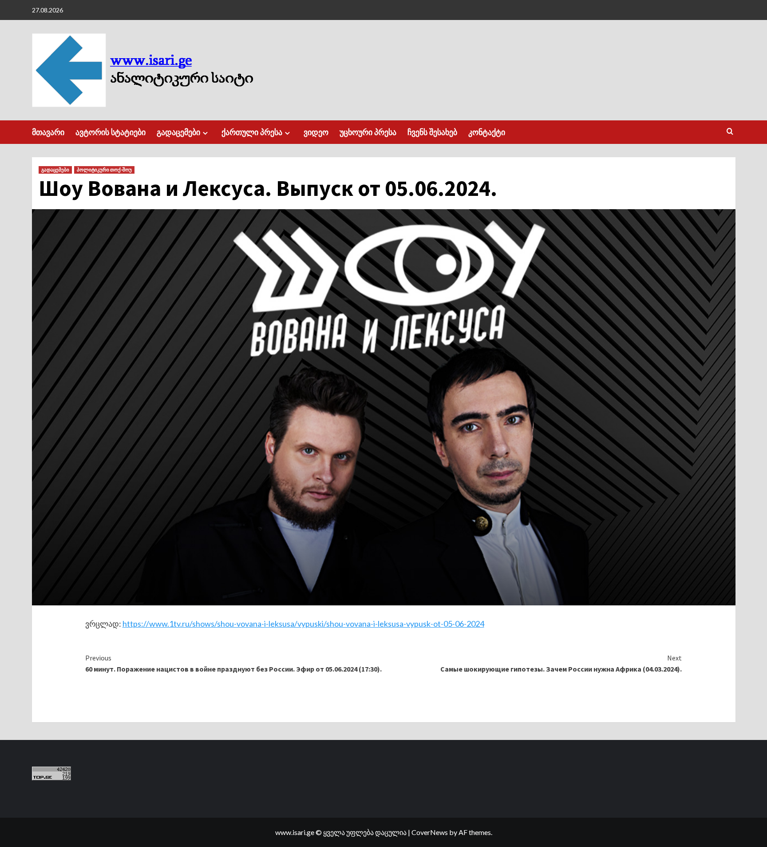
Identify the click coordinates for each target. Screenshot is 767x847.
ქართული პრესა (251, 132)
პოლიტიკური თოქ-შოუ (104, 170)
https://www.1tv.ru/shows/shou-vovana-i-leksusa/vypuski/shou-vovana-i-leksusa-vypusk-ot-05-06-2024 (303, 623)
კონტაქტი (486, 132)
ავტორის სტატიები (110, 132)
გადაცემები (178, 132)
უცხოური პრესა (368, 132)
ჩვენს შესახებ (432, 132)
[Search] (729, 131)
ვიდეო (316, 132)
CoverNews (429, 832)
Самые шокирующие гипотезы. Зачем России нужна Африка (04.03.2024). (561, 663)
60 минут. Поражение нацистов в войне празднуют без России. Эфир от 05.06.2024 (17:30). (233, 663)
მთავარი (48, 132)
